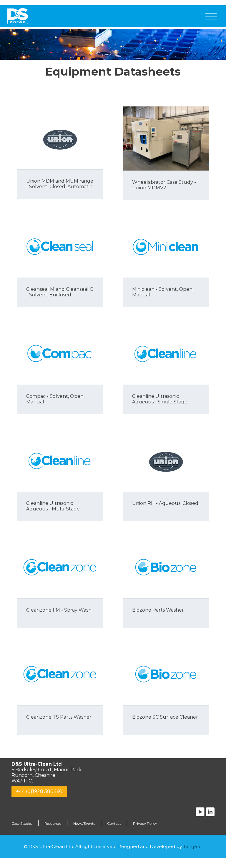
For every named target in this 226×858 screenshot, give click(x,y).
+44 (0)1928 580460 (39, 791)
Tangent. (193, 846)
